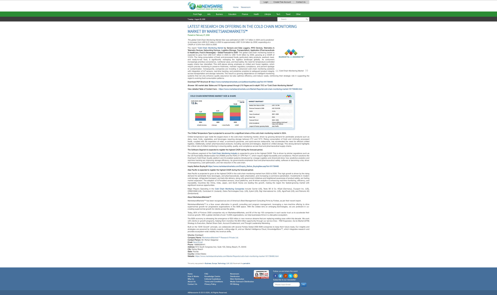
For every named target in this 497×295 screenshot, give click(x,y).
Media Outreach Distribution (242, 282)
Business (219, 14)
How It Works (193, 276)
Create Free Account (282, 2)
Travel (288, 14)
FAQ (206, 274)
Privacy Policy (210, 284)
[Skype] (290, 276)
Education (232, 14)
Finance (245, 14)
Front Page (197, 14)
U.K (227, 263)
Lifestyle (267, 14)
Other (298, 14)
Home (235, 7)
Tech (278, 14)
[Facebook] (275, 276)
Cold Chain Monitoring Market (210, 48)
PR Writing (234, 284)
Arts (208, 14)
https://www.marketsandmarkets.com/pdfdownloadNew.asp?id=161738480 (242, 82)
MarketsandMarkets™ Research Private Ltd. (220, 238)
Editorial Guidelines (212, 279)
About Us (191, 282)
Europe (214, 263)
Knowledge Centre (212, 276)
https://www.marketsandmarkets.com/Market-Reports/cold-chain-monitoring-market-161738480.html (260, 89)
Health (256, 14)
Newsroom (246, 7)
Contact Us (300, 2)
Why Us (191, 279)
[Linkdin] (285, 276)
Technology (222, 263)
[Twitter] (280, 276)
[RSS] (295, 276)
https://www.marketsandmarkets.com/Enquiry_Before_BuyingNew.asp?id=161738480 (243, 166)
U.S (231, 263)
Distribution (235, 276)
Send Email (198, 242)
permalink (246, 263)
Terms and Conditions (213, 282)
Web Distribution (237, 279)
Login (266, 2)
